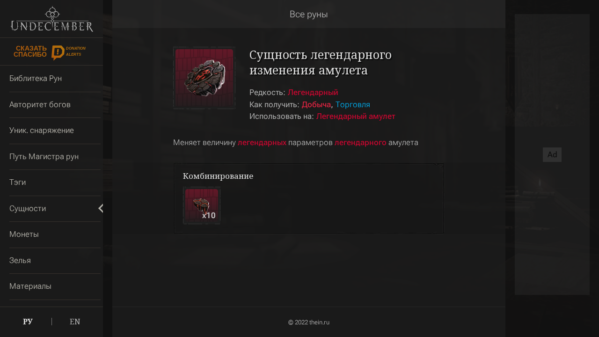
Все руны (309, 14)
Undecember (51, 18)
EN (75, 321)
